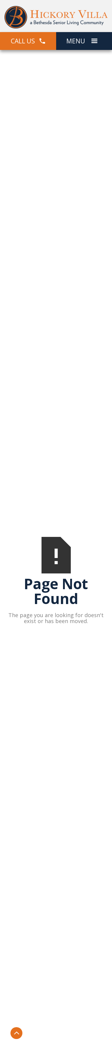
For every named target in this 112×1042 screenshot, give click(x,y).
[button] (94, 41)
